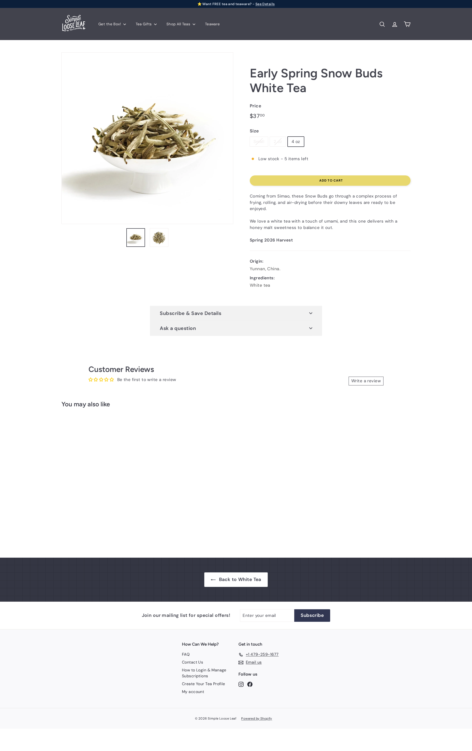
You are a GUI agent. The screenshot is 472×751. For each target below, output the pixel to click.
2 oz (278, 141)
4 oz (296, 141)
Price (255, 106)
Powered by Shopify (256, 718)
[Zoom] (147, 138)
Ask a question (178, 328)
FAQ (186, 654)
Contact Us (192, 662)
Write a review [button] (366, 380)
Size (254, 131)
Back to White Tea (240, 579)
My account (193, 691)
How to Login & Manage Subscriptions (204, 673)
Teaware (212, 24)
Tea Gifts (144, 24)
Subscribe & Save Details (190, 313)
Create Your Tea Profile (203, 683)
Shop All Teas (179, 24)
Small (258, 141)
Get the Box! (110, 24)
